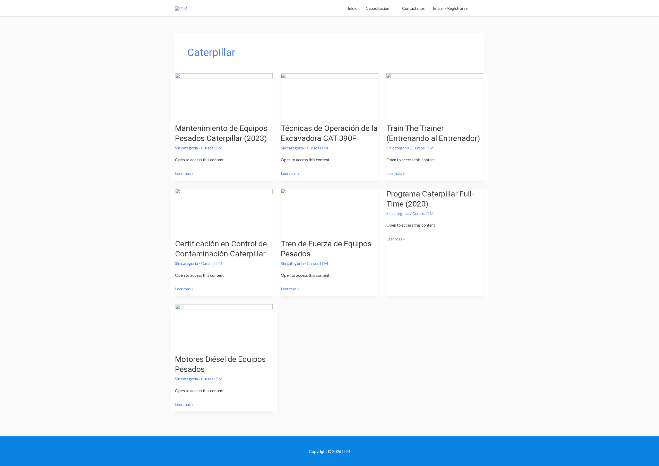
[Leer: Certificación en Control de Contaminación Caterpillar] (224, 210)
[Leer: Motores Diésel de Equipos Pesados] (224, 325)
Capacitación (377, 8)
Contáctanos (413, 8)
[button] (478, 8)
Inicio (353, 8)
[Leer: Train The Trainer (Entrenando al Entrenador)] (435, 94)
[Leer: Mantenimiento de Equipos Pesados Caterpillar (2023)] (224, 94)
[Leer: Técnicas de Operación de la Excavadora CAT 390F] (329, 94)
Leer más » (184, 172)
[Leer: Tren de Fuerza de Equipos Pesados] (329, 210)
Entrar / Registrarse (450, 8)
